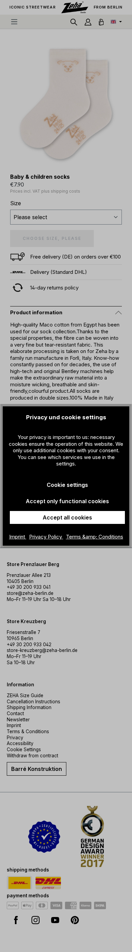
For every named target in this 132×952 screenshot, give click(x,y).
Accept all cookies (67, 517)
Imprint (17, 536)
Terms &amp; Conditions (94, 536)
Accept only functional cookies (67, 501)
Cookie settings (67, 484)
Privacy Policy (46, 536)
